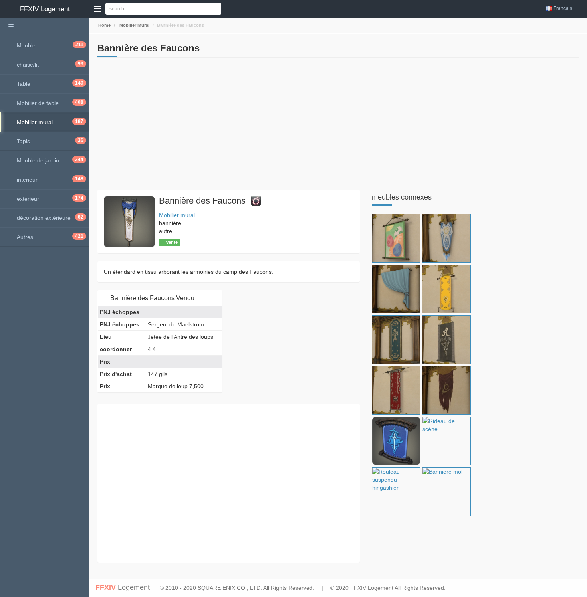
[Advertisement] (228, 126)
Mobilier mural (133, 25)
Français (562, 8)
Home (104, 25)
